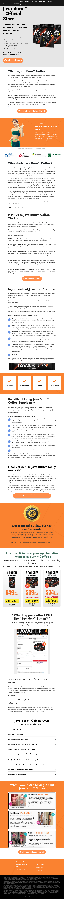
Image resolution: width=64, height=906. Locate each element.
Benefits (50, 1)
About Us (34, 1)
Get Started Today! (32, 278)
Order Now (23, 4)
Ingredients (42, 1)
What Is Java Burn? (24, 1)
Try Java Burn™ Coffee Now (30, 111)
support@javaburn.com (17, 207)
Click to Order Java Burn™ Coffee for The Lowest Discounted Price (32, 496)
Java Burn (50, 202)
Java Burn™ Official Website (11, 3)
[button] (32, 730)
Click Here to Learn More (31, 852)
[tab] (32, 730)
